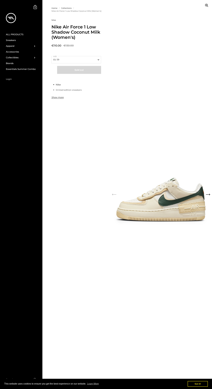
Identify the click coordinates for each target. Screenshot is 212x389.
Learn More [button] (93, 384)
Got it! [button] (198, 384)
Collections (66, 8)
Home (54, 8)
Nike (53, 20)
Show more (57, 97)
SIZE (55, 56)
